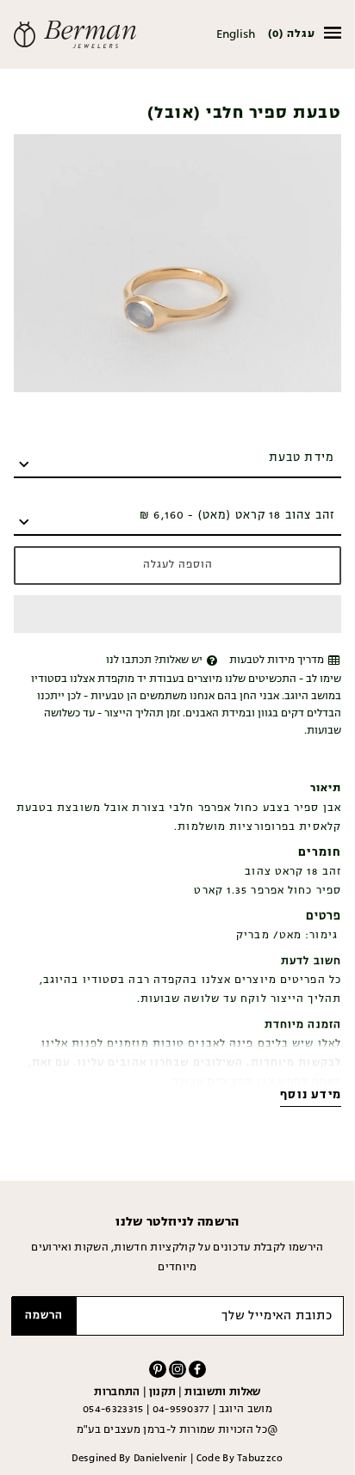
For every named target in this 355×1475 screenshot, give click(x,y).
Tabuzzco (260, 1459)
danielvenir (161, 1459)
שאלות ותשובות (222, 1392)
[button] (177, 614)
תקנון (163, 1392)
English (235, 34)
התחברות (117, 1392)
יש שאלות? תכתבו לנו (154, 660)
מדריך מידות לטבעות (276, 660)
